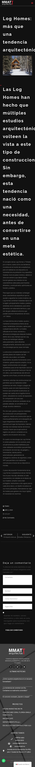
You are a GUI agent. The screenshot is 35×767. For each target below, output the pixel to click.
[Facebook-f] (10, 667)
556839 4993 (19, 737)
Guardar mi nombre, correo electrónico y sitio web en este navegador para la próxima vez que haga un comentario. (17, 619)
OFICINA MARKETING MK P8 (12, 709)
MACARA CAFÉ (8, 718)
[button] (32, 2)
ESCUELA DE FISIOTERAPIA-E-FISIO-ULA (17, 725)
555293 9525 (19, 740)
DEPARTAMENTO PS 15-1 (11, 722)
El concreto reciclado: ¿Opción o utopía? (16, 697)
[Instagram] (14, 667)
